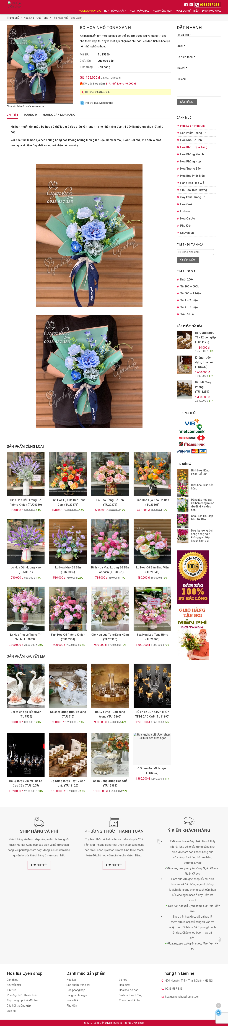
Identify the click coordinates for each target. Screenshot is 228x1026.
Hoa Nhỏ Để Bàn (191, 140)
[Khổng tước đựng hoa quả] (184, 364)
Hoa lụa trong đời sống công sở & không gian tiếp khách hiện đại (202, 535)
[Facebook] (186, 4)
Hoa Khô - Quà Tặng (36, 17)
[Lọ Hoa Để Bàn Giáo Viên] (152, 541)
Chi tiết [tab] (12, 114)
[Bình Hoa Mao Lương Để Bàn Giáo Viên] (110, 541)
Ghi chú (181, 79)
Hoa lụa (71, 979)
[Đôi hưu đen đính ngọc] (152, 749)
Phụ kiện (71, 1005)
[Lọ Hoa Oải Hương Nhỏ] (26, 541)
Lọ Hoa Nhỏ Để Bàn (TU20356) (68, 570)
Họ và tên (184, 35)
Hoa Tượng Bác (139, 10)
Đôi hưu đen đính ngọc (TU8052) (152, 771)
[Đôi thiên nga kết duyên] (26, 685)
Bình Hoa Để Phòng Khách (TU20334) (68, 637)
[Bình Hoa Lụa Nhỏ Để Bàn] (152, 474)
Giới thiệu (12, 979)
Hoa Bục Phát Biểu (187, 10)
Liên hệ (11, 1010)
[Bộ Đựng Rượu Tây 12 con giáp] (68, 755)
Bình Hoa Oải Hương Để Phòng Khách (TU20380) (26, 502)
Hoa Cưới (186, 204)
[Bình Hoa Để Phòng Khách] (68, 608)
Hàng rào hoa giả (76, 995)
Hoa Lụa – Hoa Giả (90, 10)
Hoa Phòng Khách (115, 10)
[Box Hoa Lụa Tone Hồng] (152, 608)
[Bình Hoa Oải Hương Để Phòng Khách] (26, 474)
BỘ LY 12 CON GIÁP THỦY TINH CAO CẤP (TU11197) (152, 714)
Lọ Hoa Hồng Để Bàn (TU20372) (110, 502)
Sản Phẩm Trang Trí (193, 133)
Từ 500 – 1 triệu (190, 293)
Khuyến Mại (187, 232)
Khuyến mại (14, 985)
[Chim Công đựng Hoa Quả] (110, 755)
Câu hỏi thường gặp (19, 1005)
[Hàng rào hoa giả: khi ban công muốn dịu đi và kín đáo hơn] (182, 505)
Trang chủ (13, 17)
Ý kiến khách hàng (189, 830)
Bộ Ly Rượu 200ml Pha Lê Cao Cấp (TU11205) (25, 783)
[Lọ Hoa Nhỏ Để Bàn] (68, 541)
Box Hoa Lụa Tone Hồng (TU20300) (152, 637)
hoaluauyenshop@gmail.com (182, 996)
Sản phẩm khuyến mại (26, 656)
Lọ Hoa (185, 211)
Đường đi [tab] (31, 114)
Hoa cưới (124, 985)
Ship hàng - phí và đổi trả (22, 1000)
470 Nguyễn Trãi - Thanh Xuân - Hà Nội (189, 980)
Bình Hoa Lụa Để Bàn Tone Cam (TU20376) (68, 502)
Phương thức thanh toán (114, 831)
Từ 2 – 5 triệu (189, 307)
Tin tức (11, 990)
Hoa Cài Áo (187, 218)
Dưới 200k (186, 279)
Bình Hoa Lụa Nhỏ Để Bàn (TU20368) (152, 502)
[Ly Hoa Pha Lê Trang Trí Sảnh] (26, 608)
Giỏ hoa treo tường (130, 995)
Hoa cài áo (72, 1000)
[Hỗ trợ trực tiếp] (218, 1012)
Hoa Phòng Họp (162, 10)
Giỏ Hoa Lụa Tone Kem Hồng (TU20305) (110, 637)
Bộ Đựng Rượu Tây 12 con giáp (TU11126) (68, 783)
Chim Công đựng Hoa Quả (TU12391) (110, 783)
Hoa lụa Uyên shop (133, 1022)
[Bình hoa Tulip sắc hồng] (182, 490)
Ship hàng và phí (39, 831)
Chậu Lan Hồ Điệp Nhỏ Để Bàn (202, 517)
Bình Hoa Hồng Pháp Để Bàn (200, 472)
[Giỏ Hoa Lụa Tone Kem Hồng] (110, 608)
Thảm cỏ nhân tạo (130, 1000)
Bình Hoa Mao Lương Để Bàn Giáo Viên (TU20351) (110, 570)
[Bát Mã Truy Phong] (184, 389)
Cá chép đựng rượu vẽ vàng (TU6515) (68, 714)
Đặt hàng (186, 101)
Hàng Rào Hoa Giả (192, 183)
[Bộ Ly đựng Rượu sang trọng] (110, 685)
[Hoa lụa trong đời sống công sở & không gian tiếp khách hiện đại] (182, 536)
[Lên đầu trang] (218, 1005)
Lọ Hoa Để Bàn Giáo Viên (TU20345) (152, 570)
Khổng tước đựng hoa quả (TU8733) (204, 362)
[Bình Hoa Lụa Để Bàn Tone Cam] (68, 474)
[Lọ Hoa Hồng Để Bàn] (110, 474)
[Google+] (191, 4)
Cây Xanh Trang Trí (192, 197)
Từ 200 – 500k (189, 286)
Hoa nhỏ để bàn (128, 990)
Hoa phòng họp (75, 990)
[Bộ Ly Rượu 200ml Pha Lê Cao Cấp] (26, 755)
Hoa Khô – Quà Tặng (193, 147)
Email (181, 46)
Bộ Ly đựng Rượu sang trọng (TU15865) (110, 714)
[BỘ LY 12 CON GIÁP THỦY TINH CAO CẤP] (152, 685)
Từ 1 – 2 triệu (189, 300)
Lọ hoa (123, 979)
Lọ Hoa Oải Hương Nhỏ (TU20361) (26, 570)
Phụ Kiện (185, 225)
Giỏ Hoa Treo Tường (193, 190)
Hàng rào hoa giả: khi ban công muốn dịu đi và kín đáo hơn (202, 505)
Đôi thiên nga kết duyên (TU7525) (25, 714)
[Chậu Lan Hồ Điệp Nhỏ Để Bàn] (182, 521)
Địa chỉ (182, 68)
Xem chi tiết (39, 865)
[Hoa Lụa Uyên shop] (15, 7)
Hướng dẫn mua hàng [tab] (59, 114)
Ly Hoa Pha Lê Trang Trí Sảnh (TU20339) (25, 637)
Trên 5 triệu (187, 314)
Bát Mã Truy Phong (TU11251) (203, 387)
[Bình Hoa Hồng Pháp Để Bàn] (182, 476)
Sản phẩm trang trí (78, 985)
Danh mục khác (211, 10)
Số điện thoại (186, 57)
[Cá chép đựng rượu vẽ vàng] (68, 685)
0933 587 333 (102, 92)
